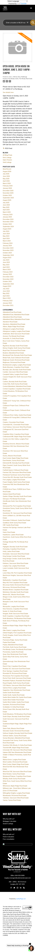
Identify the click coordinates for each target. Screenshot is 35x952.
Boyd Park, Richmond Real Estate (14, 350)
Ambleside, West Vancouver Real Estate (16, 334)
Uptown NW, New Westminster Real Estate (17, 752)
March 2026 (7, 183)
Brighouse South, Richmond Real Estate (16, 360)
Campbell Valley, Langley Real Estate (15, 374)
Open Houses (7, 160)
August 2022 (7, 286)
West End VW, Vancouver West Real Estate (17, 771)
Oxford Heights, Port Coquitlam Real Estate (17, 633)
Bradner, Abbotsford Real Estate (13, 353)
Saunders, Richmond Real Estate (14, 704)
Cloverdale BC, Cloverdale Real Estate (16, 424)
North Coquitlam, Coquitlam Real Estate (16, 616)
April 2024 (6, 238)
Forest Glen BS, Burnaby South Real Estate (17, 477)
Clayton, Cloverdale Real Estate (13, 422)
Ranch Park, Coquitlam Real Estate (14, 666)
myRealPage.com (21, 898)
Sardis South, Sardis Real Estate (14, 695)
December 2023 (8, 248)
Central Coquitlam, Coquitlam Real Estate (17, 389)
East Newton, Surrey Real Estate (14, 460)
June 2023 (6, 262)
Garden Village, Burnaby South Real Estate (17, 496)
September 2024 (8, 226)
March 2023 (7, 269)
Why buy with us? (8, 819)
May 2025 (6, 207)
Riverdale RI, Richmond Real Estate (15, 673)
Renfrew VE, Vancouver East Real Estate (16, 668)
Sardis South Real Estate (11, 692)
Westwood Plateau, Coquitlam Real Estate (17, 776)
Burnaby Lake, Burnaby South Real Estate (17, 369)
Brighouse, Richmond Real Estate (14, 362)
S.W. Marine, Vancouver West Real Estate (17, 685)
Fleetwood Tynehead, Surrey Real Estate (16, 475)
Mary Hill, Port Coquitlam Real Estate (15, 582)
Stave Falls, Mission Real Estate (13, 728)
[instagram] (17, 887)
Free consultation (8, 839)
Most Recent (7, 169)
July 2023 (6, 260)
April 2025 (6, 209)
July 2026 (6, 174)
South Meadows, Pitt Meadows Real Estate (17, 714)
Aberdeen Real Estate (10, 322)
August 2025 (7, 200)
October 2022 (7, 281)
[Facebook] (11, 887)
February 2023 (8, 272)
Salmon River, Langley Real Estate (14, 688)
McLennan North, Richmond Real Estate (16, 585)
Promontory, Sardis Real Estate (13, 652)
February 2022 (8, 300)
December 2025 (8, 190)
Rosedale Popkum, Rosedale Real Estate (16, 680)
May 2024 (6, 236)
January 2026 (7, 188)
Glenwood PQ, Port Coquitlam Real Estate (17, 506)
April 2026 (6, 181)
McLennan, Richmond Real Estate (14, 587)
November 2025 (8, 193)
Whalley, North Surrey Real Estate (14, 778)
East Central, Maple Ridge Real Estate (15, 458)
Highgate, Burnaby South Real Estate (15, 546)
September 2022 (8, 284)
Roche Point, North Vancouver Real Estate (17, 678)
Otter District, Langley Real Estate (14, 630)
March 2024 (7, 241)
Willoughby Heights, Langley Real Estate (16, 793)
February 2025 (8, 214)
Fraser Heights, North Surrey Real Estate (16, 482)
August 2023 (7, 257)
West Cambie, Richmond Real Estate (15, 762)
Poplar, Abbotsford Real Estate (13, 645)
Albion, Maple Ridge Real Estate (13, 326)
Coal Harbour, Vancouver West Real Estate (17, 427)
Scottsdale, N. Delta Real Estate (13, 707)
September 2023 (8, 255)
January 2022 (7, 303)
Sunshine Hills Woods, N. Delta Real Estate (17, 745)
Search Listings (8, 823)
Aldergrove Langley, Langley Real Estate (16, 331)
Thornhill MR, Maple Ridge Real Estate (16, 747)
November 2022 (8, 279)
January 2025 (7, 217)
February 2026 (8, 186)
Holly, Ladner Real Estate (11, 551)
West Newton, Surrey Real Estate (14, 774)
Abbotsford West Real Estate (12, 317)
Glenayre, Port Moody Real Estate (14, 499)
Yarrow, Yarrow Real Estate (12, 800)
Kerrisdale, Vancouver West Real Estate (16, 554)
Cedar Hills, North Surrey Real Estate (15, 384)
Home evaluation (8, 836)
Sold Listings (7, 162)
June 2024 (6, 233)
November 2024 (8, 221)
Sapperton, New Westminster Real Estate (16, 690)
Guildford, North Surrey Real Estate (14, 523)
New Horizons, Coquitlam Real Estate (15, 609)
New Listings (7, 157)
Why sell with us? (8, 834)
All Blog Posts (7, 155)
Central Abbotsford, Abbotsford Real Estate (17, 386)
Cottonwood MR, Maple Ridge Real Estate (17, 436)
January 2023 (7, 274)
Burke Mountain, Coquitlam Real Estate (16, 367)
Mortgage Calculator (9, 821)
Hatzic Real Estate (9, 532)
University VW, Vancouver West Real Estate (17, 750)
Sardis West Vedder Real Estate (13, 700)
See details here (8, 92)
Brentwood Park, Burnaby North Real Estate (17, 355)
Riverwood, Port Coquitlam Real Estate (16, 676)
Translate (23, 3)
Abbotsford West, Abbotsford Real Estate (16, 319)
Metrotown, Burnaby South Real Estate (15, 592)
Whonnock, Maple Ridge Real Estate (15, 786)
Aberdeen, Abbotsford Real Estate (14, 324)
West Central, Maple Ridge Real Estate (16, 764)
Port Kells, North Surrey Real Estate (15, 647)
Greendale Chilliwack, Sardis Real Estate (16, 520)
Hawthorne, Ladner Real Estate (13, 534)
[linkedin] (20, 887)
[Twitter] (14, 887)
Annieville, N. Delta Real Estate (13, 338)
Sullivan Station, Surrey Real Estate (15, 735)
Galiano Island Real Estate (12, 494)
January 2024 (7, 245)
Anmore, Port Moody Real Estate (13, 336)
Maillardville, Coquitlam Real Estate (15, 580)
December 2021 (8, 305)
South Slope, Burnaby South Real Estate (16, 716)
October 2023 (7, 253)
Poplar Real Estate (9, 642)
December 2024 (8, 219)
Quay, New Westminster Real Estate (15, 654)
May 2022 (6, 293)
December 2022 (8, 277)
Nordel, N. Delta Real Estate (12, 611)
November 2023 (8, 250)
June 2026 (6, 176)
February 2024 (8, 243)
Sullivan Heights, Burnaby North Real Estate (17, 733)
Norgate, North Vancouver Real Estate (15, 613)
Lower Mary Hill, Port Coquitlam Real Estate (17, 573)
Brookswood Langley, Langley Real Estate (17, 365)
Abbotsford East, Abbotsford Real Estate (16, 314)
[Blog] (24, 887)
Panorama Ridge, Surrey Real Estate (15, 640)
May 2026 (6, 178)
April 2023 (6, 267)
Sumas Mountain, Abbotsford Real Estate (16, 738)
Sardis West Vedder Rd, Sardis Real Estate (17, 697)
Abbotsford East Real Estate (12, 312)
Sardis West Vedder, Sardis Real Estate (16, 702)
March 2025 (7, 212)
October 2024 (7, 224)
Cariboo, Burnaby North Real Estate (15, 381)
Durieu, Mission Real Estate (12, 456)
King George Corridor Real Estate (14, 556)
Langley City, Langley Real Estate (14, 566)
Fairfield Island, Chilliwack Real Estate (15, 470)
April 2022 (6, 296)
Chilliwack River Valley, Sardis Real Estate (17, 415)
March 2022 (7, 298)
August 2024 (7, 229)
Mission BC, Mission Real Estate (13, 594)
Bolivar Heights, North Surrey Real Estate (16, 348)
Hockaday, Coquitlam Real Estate (14, 549)
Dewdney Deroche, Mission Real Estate (16, 444)
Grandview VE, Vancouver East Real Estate (17, 513)
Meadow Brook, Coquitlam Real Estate (15, 589)
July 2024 (6, 231)
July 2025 (6, 202)
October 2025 (7, 195)
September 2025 (8, 198)
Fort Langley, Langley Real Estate (14, 479)
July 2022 (6, 288)
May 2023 (6, 265)
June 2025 (6, 205)
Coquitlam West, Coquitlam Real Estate (16, 434)
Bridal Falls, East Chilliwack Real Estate (16, 357)
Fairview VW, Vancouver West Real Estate (17, 472)
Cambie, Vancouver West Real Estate (15, 372)
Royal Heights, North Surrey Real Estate (16, 683)
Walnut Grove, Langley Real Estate (14, 759)
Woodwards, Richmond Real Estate (14, 795)
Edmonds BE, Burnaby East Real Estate (16, 463)
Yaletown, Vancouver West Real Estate (16, 798)
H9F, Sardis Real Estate (11, 525)
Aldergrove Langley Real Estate (13, 329)
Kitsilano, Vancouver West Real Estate (15, 563)
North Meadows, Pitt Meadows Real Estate (17, 618)
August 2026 (7, 171)
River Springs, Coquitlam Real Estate (15, 671)
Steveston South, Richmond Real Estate (16, 731)
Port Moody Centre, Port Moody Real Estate (20, 78)
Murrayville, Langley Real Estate (13, 606)
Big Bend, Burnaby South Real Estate (15, 345)
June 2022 (6, 291)
